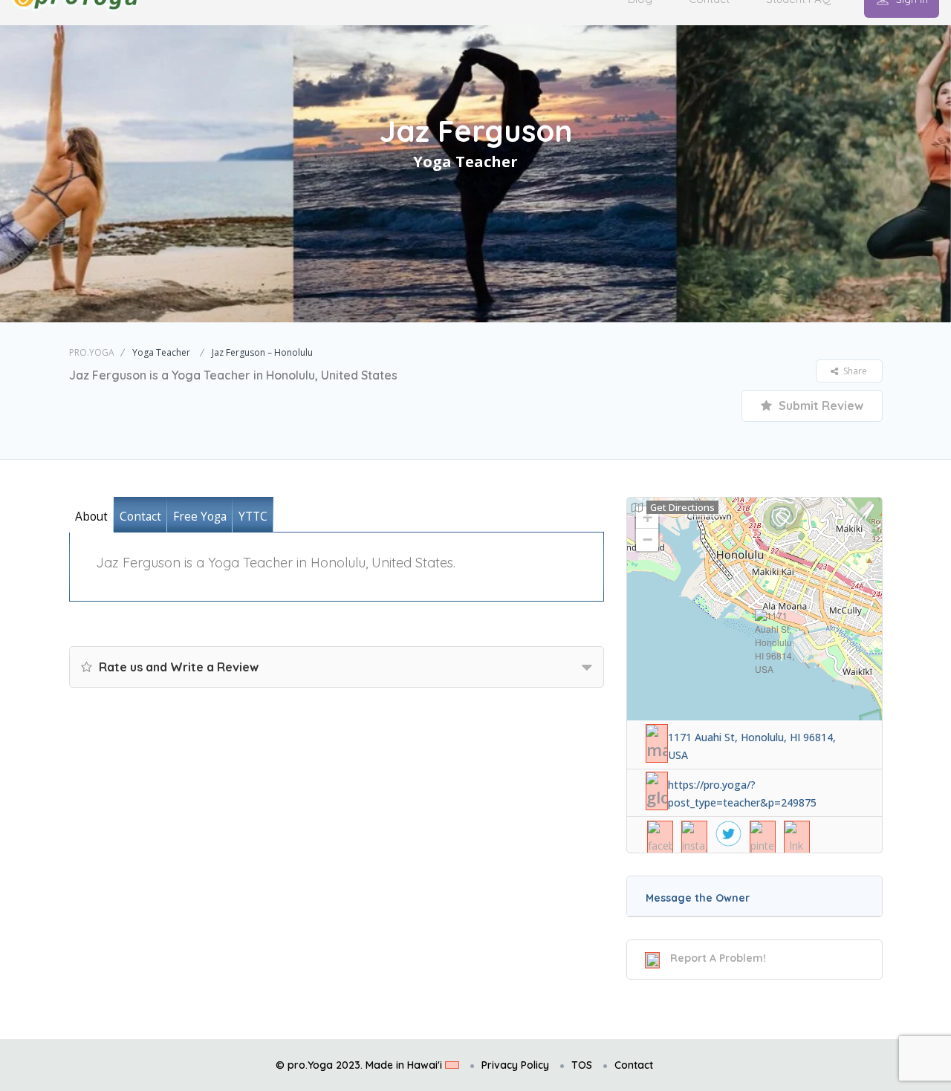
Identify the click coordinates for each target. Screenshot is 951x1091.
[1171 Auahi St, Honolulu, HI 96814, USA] (774, 642)
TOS (581, 1065)
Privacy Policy (515, 1065)
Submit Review (819, 405)
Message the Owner (698, 898)
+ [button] (647, 517)
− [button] (647, 539)
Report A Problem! (718, 958)
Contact (633, 1065)
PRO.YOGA (91, 352)
